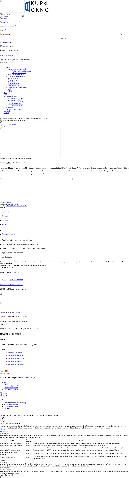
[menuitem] (64, 265)
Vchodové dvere (13, 80)
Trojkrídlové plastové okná (16, 76)
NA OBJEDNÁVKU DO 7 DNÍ (16, 206)
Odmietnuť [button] (48, 415)
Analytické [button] (3, 460)
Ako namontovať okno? (15, 104)
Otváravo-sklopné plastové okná (22, 71)
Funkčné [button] (3, 430)
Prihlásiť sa (64, 39)
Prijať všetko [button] (40, 415)
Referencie (7, 111)
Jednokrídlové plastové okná (17, 69)
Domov (2, 124)
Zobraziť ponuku (42, 118)
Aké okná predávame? (15, 105)
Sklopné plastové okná (19, 73)
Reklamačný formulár (11, 404)
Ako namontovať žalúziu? (16, 102)
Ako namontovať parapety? (16, 98)
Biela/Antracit (14, 272)
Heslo (3, 30)
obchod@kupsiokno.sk (16, 339)
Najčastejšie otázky (10, 96)
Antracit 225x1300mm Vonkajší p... (11, 285)
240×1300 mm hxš (16, 280)
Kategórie (7, 67)
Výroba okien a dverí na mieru (13, 109)
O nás (5, 93)
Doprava (10, 107)
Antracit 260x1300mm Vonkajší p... (11, 313)
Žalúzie (10, 91)
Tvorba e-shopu (29, 378)
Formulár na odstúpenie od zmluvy (15, 403)
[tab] (4, 230)
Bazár (9, 89)
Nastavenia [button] (57, 415)
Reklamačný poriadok (11, 406)
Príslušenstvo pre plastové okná (18, 87)
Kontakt (6, 113)
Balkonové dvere (13, 78)
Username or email (8, 26)
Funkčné (5, 432)
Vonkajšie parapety (14, 82)
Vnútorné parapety (13, 84)
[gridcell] (64, 263)
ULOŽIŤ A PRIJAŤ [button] (6, 475)
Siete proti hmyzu (13, 85)
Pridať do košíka (5, 202)
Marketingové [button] (4, 468)
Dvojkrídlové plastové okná (16, 74)
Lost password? (123, 34)
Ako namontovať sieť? (15, 100)
